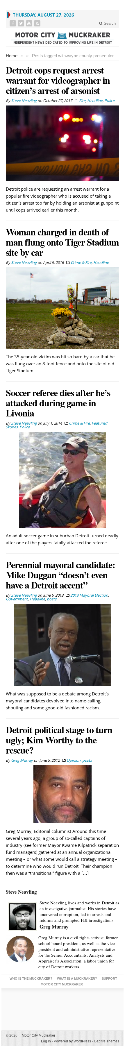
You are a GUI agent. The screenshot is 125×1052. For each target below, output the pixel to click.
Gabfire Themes (106, 1041)
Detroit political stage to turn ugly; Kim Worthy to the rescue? (59, 740)
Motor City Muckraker (37, 1035)
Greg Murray (54, 926)
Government (17, 599)
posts (51, 599)
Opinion (74, 760)
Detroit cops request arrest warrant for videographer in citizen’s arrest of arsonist (58, 80)
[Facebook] (13, 23)
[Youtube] (30, 23)
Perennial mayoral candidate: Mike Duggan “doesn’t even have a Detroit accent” (60, 575)
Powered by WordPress (72, 1041)
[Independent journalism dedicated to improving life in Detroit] (62, 37)
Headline (95, 100)
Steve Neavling (21, 891)
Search (109, 23)
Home (11, 55)
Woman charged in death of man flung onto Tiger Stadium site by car (62, 242)
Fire (82, 100)
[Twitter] (21, 23)
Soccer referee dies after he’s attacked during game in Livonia (58, 403)
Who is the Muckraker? (31, 978)
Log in (46, 1041)
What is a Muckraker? (77, 978)
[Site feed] (38, 23)
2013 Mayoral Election (89, 595)
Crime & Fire (81, 262)
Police (109, 100)
